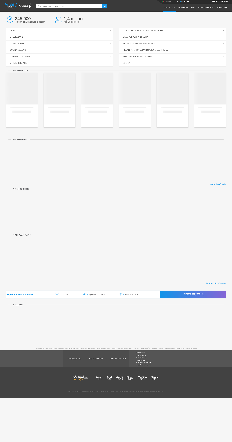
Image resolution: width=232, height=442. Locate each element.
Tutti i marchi (140, 353)
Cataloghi (183, 8)
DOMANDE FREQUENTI (118, 359)
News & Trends (205, 8)
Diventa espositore (96, 359)
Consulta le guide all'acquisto (215, 283)
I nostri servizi (140, 360)
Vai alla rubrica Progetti (217, 184)
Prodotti (168, 8)
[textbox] (69, 6)
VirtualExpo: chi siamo (143, 365)
